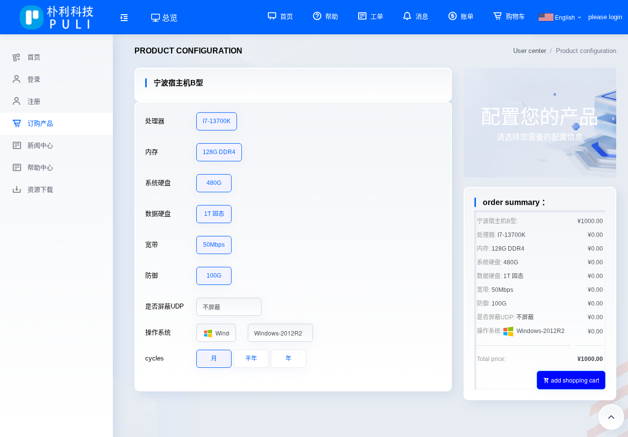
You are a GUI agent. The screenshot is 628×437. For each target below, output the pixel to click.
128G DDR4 (219, 152)
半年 (251, 358)
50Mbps (214, 244)
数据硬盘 (158, 213)
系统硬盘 (158, 182)
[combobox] (229, 307)
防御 (151, 275)
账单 (466, 16)
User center (529, 50)
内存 (151, 151)
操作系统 (158, 332)
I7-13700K (217, 121)
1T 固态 (214, 213)
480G (214, 183)
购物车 (514, 16)
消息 (421, 16)
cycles (154, 358)
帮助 (330, 16)
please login (605, 17)
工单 (375, 16)
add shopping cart (575, 380)
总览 (169, 17)
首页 (285, 16)
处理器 (154, 121)
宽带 (151, 244)
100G (214, 275)
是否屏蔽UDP (164, 306)
